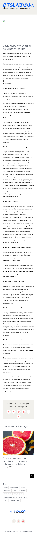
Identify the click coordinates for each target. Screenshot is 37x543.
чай (18, 500)
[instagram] (18, 521)
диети (5, 487)
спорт (5, 500)
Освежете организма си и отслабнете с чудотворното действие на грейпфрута (15, 461)
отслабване (7, 494)
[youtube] (23, 521)
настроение (22, 490)
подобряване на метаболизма (13, 497)
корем (14, 490)
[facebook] (14, 521)
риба (25, 497)
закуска (23, 487)
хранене (12, 500)
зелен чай (7, 490)
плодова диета (18, 494)
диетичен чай (14, 487)
